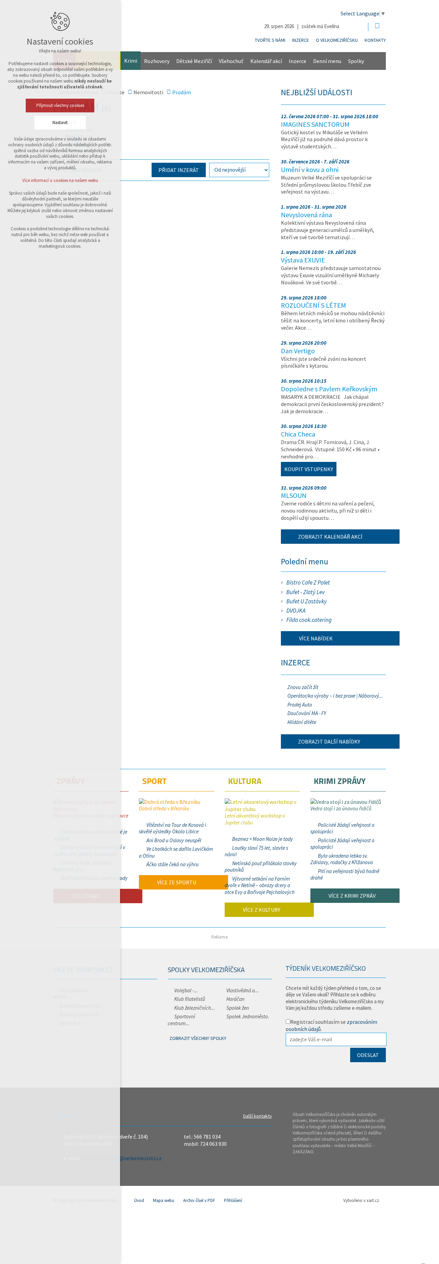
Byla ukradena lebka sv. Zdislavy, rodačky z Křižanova (341, 859)
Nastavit (60, 122)
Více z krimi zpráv (352, 895)
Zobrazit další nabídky (329, 741)
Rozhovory (156, 61)
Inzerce (300, 40)
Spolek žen (237, 1008)
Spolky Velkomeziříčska (206, 969)
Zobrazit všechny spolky (197, 1038)
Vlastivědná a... (242, 990)
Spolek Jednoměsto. (247, 1016)
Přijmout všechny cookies (60, 105)
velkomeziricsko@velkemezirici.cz (121, 1158)
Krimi (130, 60)
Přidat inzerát (178, 170)
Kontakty (375, 40)
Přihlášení (233, 1200)
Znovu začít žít (302, 687)
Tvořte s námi (270, 40)
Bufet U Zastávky (306, 601)
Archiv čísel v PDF (199, 1200)
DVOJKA (296, 610)
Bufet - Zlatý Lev (305, 592)
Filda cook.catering (309, 620)
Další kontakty (257, 1116)
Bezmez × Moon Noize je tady (262, 839)
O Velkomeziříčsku (337, 40)
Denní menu (327, 61)
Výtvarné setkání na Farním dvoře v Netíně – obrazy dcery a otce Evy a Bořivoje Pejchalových (260, 885)
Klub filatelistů (189, 999)
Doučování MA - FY (306, 713)
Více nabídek (315, 638)
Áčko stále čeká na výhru (172, 864)
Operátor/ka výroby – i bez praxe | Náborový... (335, 695)
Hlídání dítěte (301, 722)
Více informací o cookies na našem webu (60, 180)
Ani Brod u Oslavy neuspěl (173, 840)
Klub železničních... (194, 1008)
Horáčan (235, 999)
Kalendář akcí (266, 61)
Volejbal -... (186, 990)
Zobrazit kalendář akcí (330, 536)
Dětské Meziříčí (194, 61)
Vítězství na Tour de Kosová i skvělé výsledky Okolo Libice (172, 828)
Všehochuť (231, 61)
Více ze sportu (176, 882)
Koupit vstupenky (308, 469)
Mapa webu (163, 1200)
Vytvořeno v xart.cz (361, 1200)
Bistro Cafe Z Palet (308, 582)
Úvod (139, 1200)
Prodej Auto (299, 704)
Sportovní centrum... (181, 1020)
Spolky (356, 61)
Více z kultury (261, 909)
